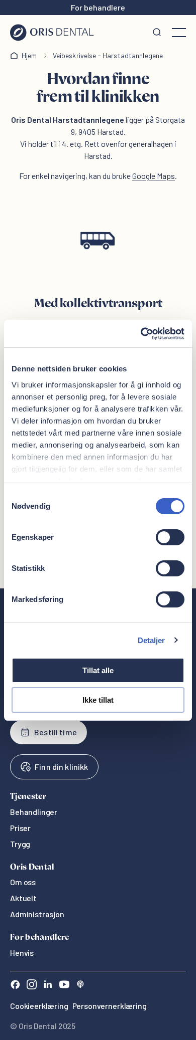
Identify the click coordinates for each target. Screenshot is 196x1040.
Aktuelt (23, 898)
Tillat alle (98, 670)
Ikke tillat (98, 700)
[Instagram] (32, 985)
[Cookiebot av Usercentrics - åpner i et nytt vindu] (140, 333)
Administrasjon (37, 914)
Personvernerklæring (109, 1005)
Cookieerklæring (39, 1005)
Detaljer (151, 640)
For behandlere (98, 7)
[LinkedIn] (48, 985)
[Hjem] (52, 32)
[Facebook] (15, 985)
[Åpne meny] (179, 32)
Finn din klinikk (61, 766)
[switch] (170, 537)
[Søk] (157, 33)
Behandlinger (33, 811)
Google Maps (153, 175)
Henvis (22, 952)
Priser (20, 828)
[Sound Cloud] (80, 985)
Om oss (23, 882)
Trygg (20, 844)
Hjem (29, 55)
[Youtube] (64, 985)
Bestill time (55, 732)
